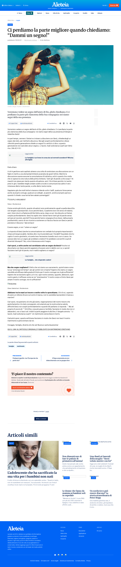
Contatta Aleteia (80, 561)
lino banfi (94, 443)
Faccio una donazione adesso (21, 387)
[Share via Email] (70, 123)
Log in (47, 411)
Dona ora (113, 5)
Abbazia (99, 13)
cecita (93, 478)
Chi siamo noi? (45, 561)
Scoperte (76, 13)
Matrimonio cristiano (30, 40)
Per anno (99, 531)
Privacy (88, 561)
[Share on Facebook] (60, 123)
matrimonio (20, 346)
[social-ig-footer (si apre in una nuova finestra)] (66, 555)
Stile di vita (56, 13)
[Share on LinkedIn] (63, 123)
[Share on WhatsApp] (74, 123)
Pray (28, 13)
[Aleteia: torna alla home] (60, 4)
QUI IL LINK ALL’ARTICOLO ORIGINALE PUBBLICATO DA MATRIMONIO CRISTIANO (39, 329)
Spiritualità (66, 13)
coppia (18, 20)
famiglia (11, 346)
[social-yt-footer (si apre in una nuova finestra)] (55, 555)
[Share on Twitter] (67, 123)
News (47, 13)
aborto (11, 443)
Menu (20, 13)
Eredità (85, 13)
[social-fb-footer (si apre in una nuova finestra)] (59, 555)
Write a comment (41, 419)
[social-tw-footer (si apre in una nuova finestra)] (62, 555)
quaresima (67, 443)
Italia (92, 13)
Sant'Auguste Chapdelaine (66, 8)
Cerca (26, 5)
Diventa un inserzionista (67, 561)
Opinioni (39, 13)
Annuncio (81, 536)
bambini (66, 478)
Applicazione (82, 533)
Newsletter (82, 531)
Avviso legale (54, 561)
